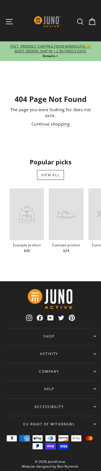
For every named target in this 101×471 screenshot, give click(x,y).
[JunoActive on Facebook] (40, 317)
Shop (48, 336)
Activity (49, 353)
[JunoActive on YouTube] (50, 317)
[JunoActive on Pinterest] (72, 317)
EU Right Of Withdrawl (49, 424)
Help (49, 389)
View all (50, 175)
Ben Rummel (67, 466)
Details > (50, 55)
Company (49, 371)
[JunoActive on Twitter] (61, 317)
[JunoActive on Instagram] (29, 317)
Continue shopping (50, 124)
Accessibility (49, 406)
